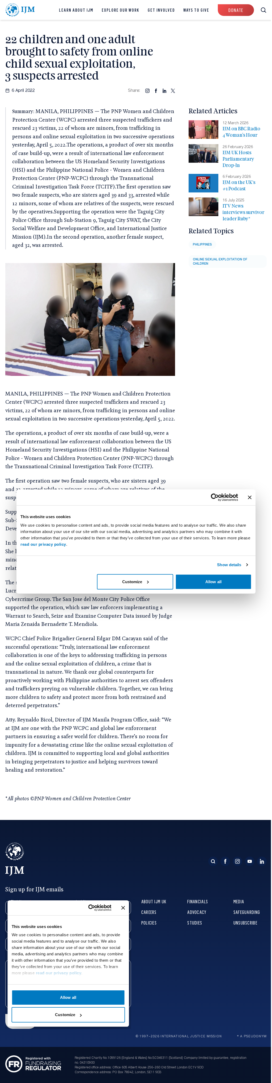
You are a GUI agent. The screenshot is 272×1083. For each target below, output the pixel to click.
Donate (235, 10)
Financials (197, 901)
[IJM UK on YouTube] (249, 861)
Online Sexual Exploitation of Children (220, 261)
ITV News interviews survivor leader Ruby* (243, 212)
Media (238, 901)
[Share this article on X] (173, 90)
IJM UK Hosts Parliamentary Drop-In (238, 159)
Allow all (213, 581)
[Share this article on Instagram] (147, 90)
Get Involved (161, 9)
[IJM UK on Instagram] (237, 861)
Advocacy (196, 912)
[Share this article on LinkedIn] (164, 90)
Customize (132, 581)
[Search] (213, 861)
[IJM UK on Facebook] (225, 861)
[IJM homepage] (20, 10)
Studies (194, 922)
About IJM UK (153, 901)
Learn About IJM (76, 9)
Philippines (202, 244)
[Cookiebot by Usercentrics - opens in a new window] (215, 497)
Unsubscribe (245, 922)
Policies (149, 922)
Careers (149, 912)
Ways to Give (196, 9)
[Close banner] (250, 497)
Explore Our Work (120, 9)
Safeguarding (246, 912)
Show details (229, 564)
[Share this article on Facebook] (156, 90)
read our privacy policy (43, 544)
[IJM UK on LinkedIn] (262, 861)
